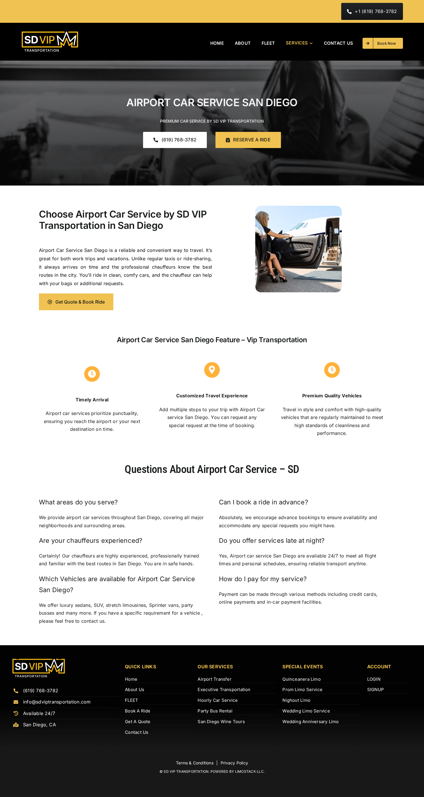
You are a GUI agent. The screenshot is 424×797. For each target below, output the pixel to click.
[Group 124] (50, 33)
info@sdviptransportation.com (57, 702)
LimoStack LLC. (249, 771)
